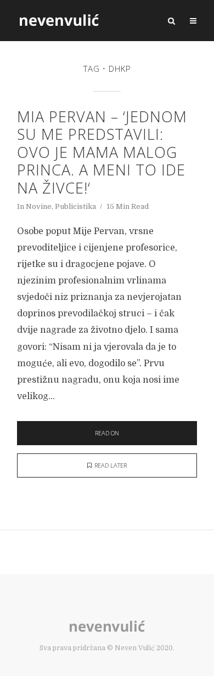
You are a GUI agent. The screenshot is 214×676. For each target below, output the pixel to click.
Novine (39, 206)
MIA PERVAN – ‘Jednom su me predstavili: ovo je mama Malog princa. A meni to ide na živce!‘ (102, 152)
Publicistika (75, 206)
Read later (110, 465)
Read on (107, 433)
